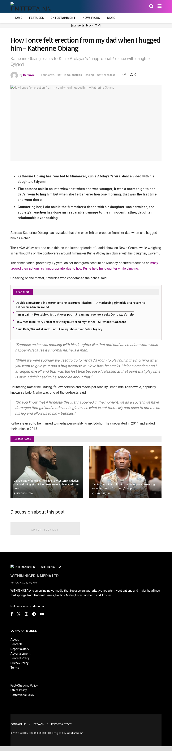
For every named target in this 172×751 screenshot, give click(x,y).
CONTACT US (18, 724)
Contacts (16, 644)
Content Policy (20, 658)
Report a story (19, 649)
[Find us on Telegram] (34, 614)
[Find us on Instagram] (26, 614)
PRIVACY (39, 724)
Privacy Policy (19, 663)
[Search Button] (151, 6)
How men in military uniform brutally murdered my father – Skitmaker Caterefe (71, 322)
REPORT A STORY (61, 724)
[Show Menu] (160, 6)
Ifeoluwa (29, 74)
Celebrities (74, 74)
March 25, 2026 (24, 493)
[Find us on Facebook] (11, 614)
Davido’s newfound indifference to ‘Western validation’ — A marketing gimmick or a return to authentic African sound (46, 484)
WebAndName (75, 733)
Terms (14, 667)
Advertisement (20, 653)
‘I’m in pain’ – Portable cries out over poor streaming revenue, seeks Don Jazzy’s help (75, 314)
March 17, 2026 (102, 493)
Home (18, 18)
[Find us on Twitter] (19, 614)
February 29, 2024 (52, 74)
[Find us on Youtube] (42, 614)
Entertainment (63, 18)
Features (36, 18)
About (14, 639)
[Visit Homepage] (30, 6)
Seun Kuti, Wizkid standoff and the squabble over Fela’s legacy (59, 329)
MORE (111, 18)
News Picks (91, 18)
